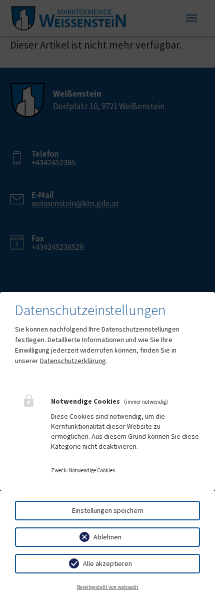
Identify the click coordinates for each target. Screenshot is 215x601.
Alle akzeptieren (107, 563)
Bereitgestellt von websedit (107, 586)
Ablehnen (108, 536)
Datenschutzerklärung (73, 360)
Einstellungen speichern (108, 510)
